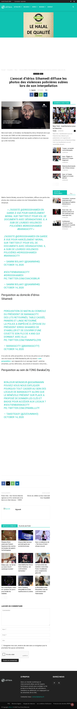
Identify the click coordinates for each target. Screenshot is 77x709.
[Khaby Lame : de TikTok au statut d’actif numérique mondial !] (8, 558)
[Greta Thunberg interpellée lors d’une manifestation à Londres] (25, 581)
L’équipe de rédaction (29, 703)
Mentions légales (16, 703)
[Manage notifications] (72, 704)
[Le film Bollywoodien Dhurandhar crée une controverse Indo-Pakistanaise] (42, 581)
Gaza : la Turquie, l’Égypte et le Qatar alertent (67, 176)
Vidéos (34, 7)
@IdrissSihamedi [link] (30, 209)
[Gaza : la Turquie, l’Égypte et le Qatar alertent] (57, 176)
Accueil (3, 70)
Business (41, 7)
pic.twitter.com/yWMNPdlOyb (22, 340)
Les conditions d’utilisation (44, 703)
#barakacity (12, 255)
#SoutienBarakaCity (16, 404)
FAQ (9, 703)
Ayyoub (33, 90)
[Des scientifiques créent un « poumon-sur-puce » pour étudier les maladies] (8, 581)
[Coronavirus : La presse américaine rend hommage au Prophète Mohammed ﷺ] (57, 200)
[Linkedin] (45, 95)
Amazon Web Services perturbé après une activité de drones (25, 544)
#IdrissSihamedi (27, 252)
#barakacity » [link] (25, 229)
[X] (74, 1)
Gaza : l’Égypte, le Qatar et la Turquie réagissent (67, 158)
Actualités (17, 7)
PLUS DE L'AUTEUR (25, 526)
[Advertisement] (38, 53)
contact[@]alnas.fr (38, 697)
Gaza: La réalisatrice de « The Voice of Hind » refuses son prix (42, 544)
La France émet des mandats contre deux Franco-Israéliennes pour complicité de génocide (41, 569)
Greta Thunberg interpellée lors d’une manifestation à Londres (25, 589)
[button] (73, 7)
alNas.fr (10, 707)
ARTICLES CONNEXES (9, 526)
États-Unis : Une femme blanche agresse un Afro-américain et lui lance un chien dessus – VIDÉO (12, 498)
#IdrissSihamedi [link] (32, 225)
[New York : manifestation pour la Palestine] (64, 115)
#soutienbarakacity (16, 272)
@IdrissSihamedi (25, 236)
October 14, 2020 (14, 264)
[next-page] (6, 597)
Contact (50, 7)
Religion (26, 7)
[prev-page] (2, 597)
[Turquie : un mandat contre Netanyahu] (57, 150)
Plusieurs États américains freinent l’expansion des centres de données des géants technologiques (8, 546)
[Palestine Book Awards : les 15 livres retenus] (57, 168)
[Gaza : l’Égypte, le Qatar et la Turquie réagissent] (57, 158)
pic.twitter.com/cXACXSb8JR (22, 278)
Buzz (16, 70)
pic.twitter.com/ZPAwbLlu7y (22, 408)
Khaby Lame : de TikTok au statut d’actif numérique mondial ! (8, 567)
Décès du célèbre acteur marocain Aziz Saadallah (38, 497)
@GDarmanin (36, 382)
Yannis (54, 131)
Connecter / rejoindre (20, 1)
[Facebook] (70, 1)
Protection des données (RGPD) (62, 703)
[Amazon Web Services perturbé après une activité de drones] (25, 535)
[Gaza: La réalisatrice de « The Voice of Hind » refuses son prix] (42, 535)
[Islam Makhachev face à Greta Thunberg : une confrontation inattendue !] (25, 558)
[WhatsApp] (41, 95)
